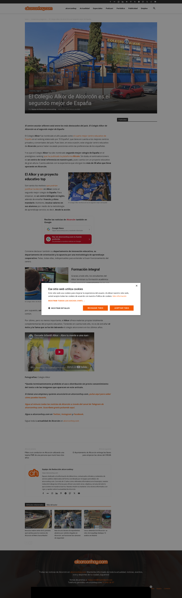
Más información (119, 296)
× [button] (136, 286)
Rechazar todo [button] (95, 308)
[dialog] (91, 299)
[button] (91, 300)
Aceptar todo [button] (122, 308)
